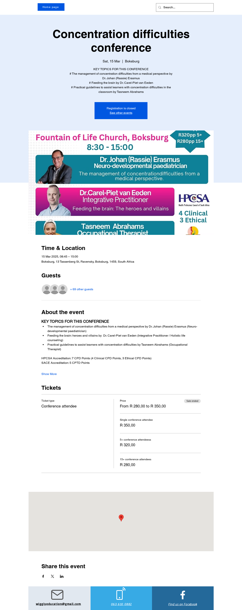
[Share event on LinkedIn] (62, 576)
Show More (49, 374)
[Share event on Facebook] (43, 576)
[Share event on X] (52, 576)
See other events (121, 113)
